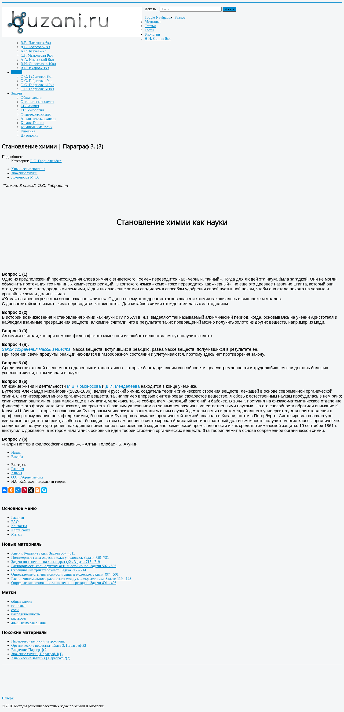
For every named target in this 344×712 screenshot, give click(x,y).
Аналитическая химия (38, 118)
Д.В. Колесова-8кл (35, 47)
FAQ (15, 522)
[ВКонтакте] (4, 490)
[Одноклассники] (11, 490)
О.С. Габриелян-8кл (36, 76)
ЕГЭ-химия (30, 106)
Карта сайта (20, 530)
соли (15, 610)
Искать (229, 9)
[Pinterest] (24, 490)
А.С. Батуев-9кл (33, 51)
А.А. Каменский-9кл (37, 60)
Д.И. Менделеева (123, 386)
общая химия (21, 601)
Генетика (28, 131)
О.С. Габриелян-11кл (37, 89)
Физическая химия (36, 114)
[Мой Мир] (18, 490)
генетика (18, 606)
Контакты (19, 526)
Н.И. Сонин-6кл (158, 38)
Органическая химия (37, 102)
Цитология (29, 135)
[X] (31, 490)
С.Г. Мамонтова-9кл (37, 55)
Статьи (150, 26)
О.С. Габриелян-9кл (36, 81)
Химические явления (28, 169)
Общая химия (31, 97)
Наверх (8, 698)
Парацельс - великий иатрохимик (38, 641)
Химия (16, 72)
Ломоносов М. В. (25, 177)
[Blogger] (37, 490)
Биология (152, 34)
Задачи (16, 93)
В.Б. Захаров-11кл (35, 68)
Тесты (149, 30)
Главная (17, 517)
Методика (153, 22)
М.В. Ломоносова (84, 386)
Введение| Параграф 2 (29, 650)
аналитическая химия (28, 622)
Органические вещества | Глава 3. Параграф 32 (48, 645)
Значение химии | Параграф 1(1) (36, 654)
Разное (180, 17)
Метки (16, 534)
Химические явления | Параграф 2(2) (40, 658)
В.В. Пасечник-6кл (36, 43)
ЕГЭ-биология (32, 110)
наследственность (25, 614)
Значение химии (24, 173)
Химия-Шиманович (36, 127)
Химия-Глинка (32, 123)
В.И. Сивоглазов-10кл (38, 64)
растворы (18, 618)
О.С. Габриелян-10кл (37, 85)
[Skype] (44, 490)
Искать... (152, 9)
